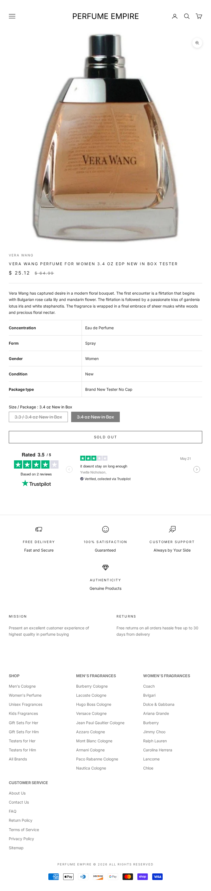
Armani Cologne (90, 750)
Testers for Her (22, 740)
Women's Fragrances (166, 675)
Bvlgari (149, 695)
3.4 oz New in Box (95, 417)
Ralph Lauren (155, 740)
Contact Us (19, 802)
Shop (14, 675)
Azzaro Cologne (90, 731)
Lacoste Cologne (91, 695)
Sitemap (16, 847)
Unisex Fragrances (25, 704)
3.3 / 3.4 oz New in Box (38, 417)
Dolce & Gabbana (158, 704)
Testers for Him (22, 750)
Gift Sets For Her (23, 722)
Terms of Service (24, 829)
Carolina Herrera (157, 750)
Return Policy (20, 820)
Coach (149, 686)
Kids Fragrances (23, 713)
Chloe (148, 768)
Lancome (151, 759)
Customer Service (28, 782)
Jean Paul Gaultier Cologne (100, 722)
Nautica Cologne (91, 768)
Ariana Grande (156, 713)
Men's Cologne (22, 686)
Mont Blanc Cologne (94, 740)
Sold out (105, 437)
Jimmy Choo (154, 731)
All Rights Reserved (131, 864)
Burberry (151, 722)
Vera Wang (21, 255)
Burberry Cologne (92, 686)
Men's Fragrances (96, 675)
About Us (17, 793)
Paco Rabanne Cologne (97, 759)
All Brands (18, 759)
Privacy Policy (21, 838)
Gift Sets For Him (24, 731)
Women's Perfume (25, 695)
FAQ (12, 811)
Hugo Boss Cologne (93, 704)
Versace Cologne (91, 713)
